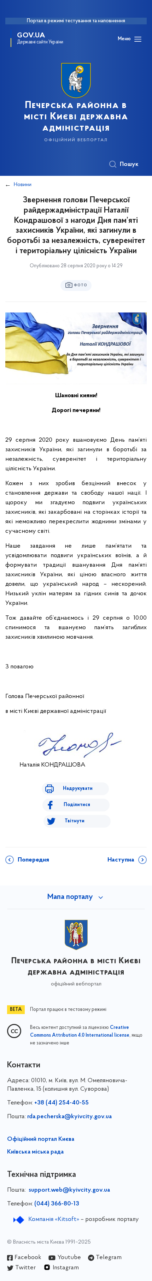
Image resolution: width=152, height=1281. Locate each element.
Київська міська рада (35, 1152)
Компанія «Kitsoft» (53, 1219)
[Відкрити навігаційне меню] (137, 39)
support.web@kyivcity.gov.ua (69, 1190)
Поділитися (77, 805)
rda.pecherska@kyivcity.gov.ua (69, 1117)
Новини (22, 184)
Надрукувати (78, 788)
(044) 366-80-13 (56, 1204)
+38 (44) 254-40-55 (61, 1103)
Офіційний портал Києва (40, 1139)
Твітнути (74, 821)
